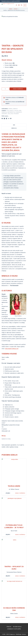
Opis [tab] (14, 124)
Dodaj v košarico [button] (20, 493)
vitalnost (16, 113)
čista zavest (10, 110)
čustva (16, 110)
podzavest (19, 112)
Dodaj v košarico (18, 88)
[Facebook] (2, 118)
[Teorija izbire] (14, 470)
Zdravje (15, 108)
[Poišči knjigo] (21, 5)
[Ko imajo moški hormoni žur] (14, 592)
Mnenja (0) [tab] (14, 128)
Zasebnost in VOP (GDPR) (14, 628)
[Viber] (10, 118)
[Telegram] (8, 118)
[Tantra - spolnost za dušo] (14, 551)
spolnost (4, 113)
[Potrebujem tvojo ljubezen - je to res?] (14, 509)
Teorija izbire (14, 486)
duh (20, 110)
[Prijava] (16, 5)
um (12, 113)
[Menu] (24, 5)
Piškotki (9, 626)
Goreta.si (24, 634)
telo (9, 113)
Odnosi (10, 108)
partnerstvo (11, 112)
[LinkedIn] (6, 118)
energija (4, 112)
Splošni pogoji (17, 626)
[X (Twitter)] (4, 118)
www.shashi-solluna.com (11, 348)
